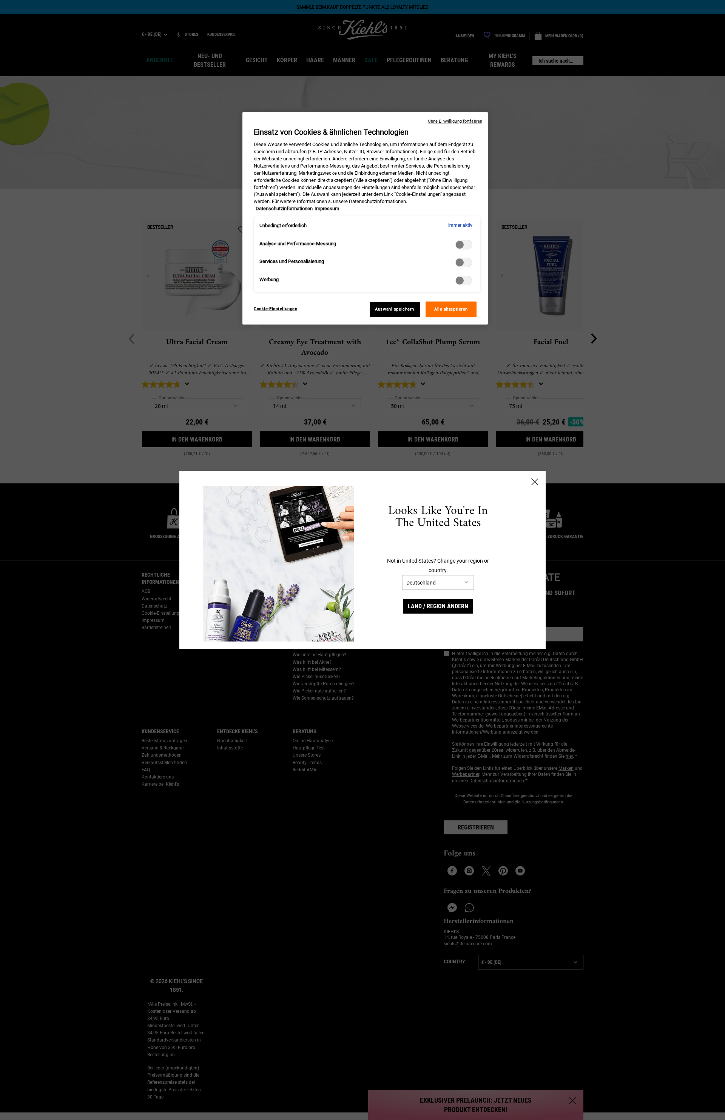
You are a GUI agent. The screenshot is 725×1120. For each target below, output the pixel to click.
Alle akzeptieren (451, 309)
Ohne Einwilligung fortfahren (455, 121)
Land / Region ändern (438, 606)
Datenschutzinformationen (284, 208)
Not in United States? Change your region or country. (438, 565)
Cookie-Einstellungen (275, 308)
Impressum (327, 208)
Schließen (534, 481)
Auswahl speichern (394, 309)
